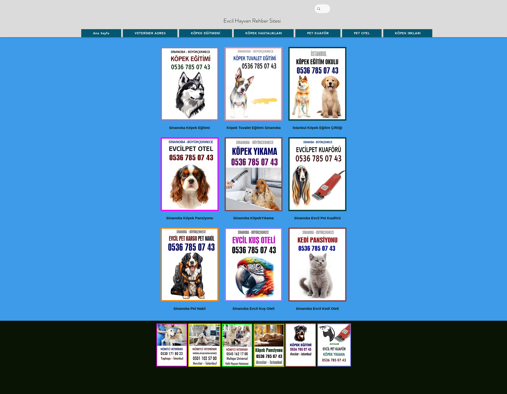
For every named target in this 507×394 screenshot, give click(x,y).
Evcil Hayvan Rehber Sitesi (252, 21)
